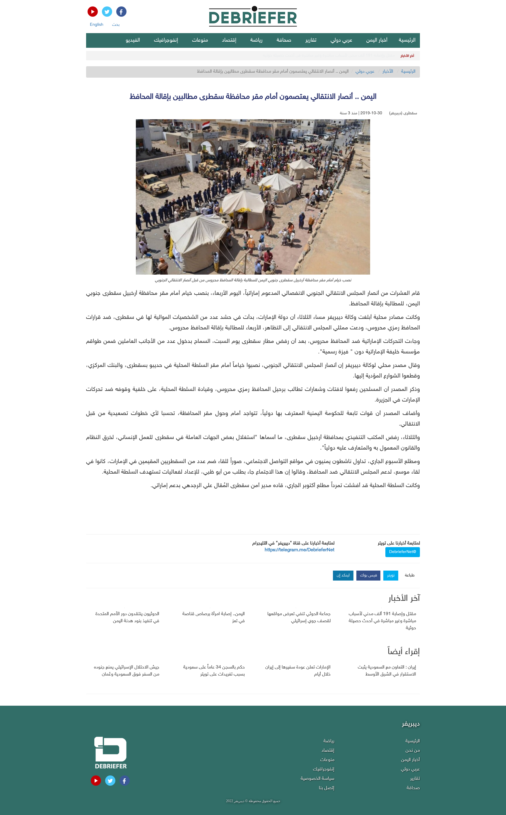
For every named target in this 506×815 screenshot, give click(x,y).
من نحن (413, 750)
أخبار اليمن (376, 40)
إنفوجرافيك (166, 40)
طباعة (410, 575)
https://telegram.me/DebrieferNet (299, 550)
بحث (115, 24)
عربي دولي (341, 40)
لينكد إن (343, 575)
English (96, 24)
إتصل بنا (326, 788)
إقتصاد (229, 40)
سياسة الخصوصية (317, 779)
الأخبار (387, 71)
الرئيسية (407, 40)
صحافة (284, 40)
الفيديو (133, 40)
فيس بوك (368, 575)
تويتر (390, 575)
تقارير (311, 40)
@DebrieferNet (402, 551)
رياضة (256, 40)
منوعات (200, 40)
